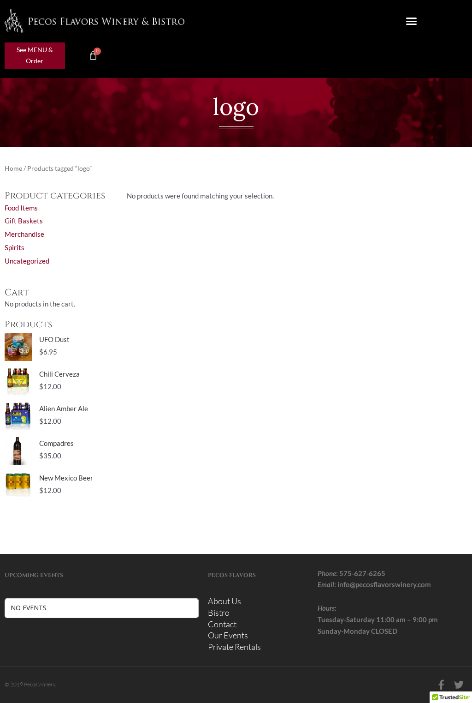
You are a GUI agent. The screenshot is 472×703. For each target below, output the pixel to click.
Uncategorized (27, 261)
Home (13, 168)
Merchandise (24, 234)
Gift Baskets (24, 220)
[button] (411, 21)
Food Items (21, 208)
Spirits (14, 247)
